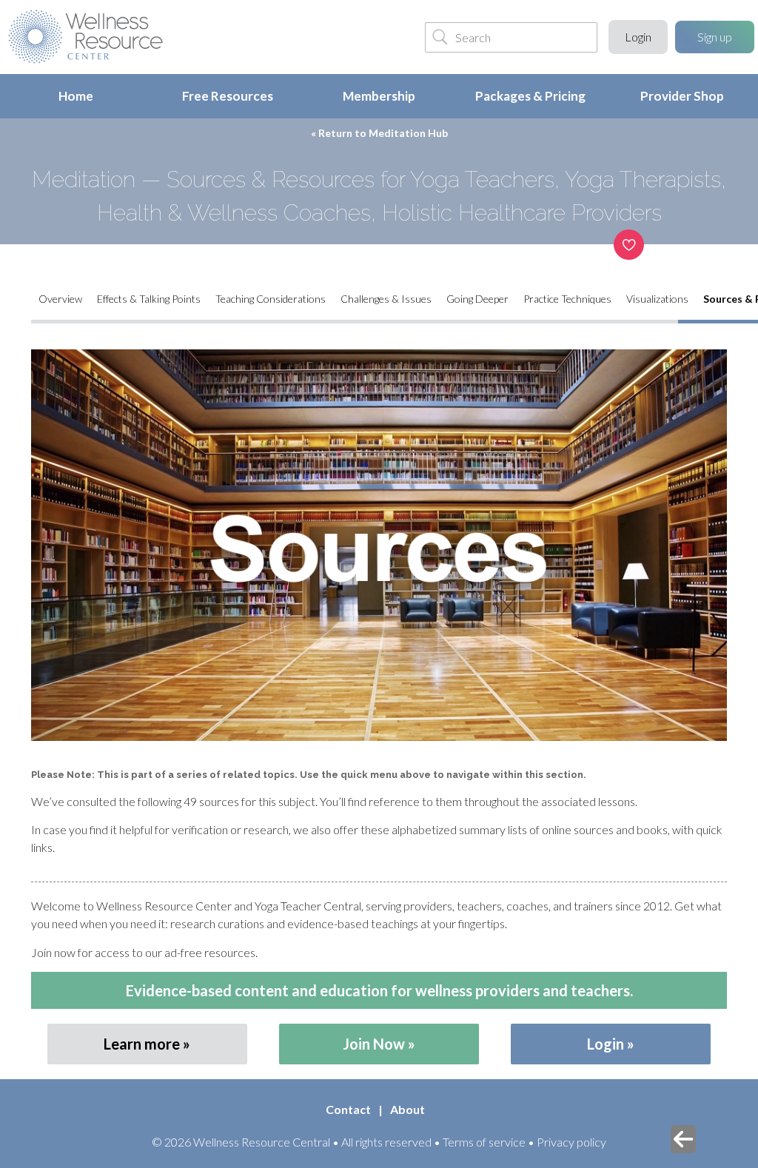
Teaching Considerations (270, 298)
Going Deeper (477, 298)
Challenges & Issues (386, 298)
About (407, 1109)
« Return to (379, 133)
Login (638, 37)
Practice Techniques (567, 298)
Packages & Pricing (530, 96)
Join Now (374, 1044)
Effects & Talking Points (149, 298)
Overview (60, 298)
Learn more (142, 1044)
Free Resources (227, 96)
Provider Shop (682, 96)
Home (75, 96)
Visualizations (657, 298)
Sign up (714, 37)
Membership (379, 96)
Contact (348, 1109)
